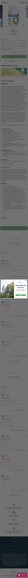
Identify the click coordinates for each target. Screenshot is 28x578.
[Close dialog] (26, 280)
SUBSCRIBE (21, 295)
